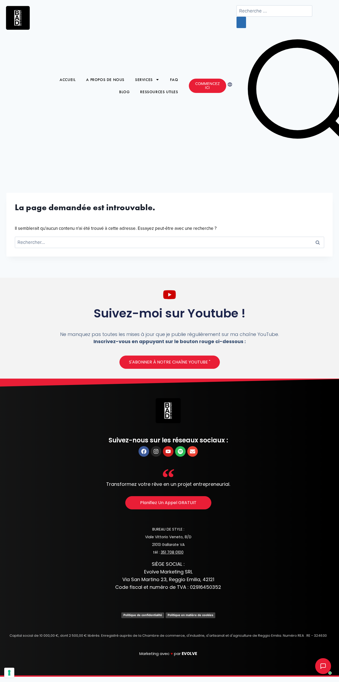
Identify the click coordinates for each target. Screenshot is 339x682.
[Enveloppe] (192, 451)
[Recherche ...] (274, 11)
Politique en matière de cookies (190, 615)
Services (144, 79)
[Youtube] (168, 451)
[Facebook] (144, 451)
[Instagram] (156, 451)
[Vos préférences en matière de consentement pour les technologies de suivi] (9, 673)
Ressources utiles (159, 92)
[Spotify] (180, 451)
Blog (124, 92)
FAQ (174, 79)
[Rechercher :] (169, 242)
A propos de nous (105, 79)
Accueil (67, 79)
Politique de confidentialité (142, 615)
